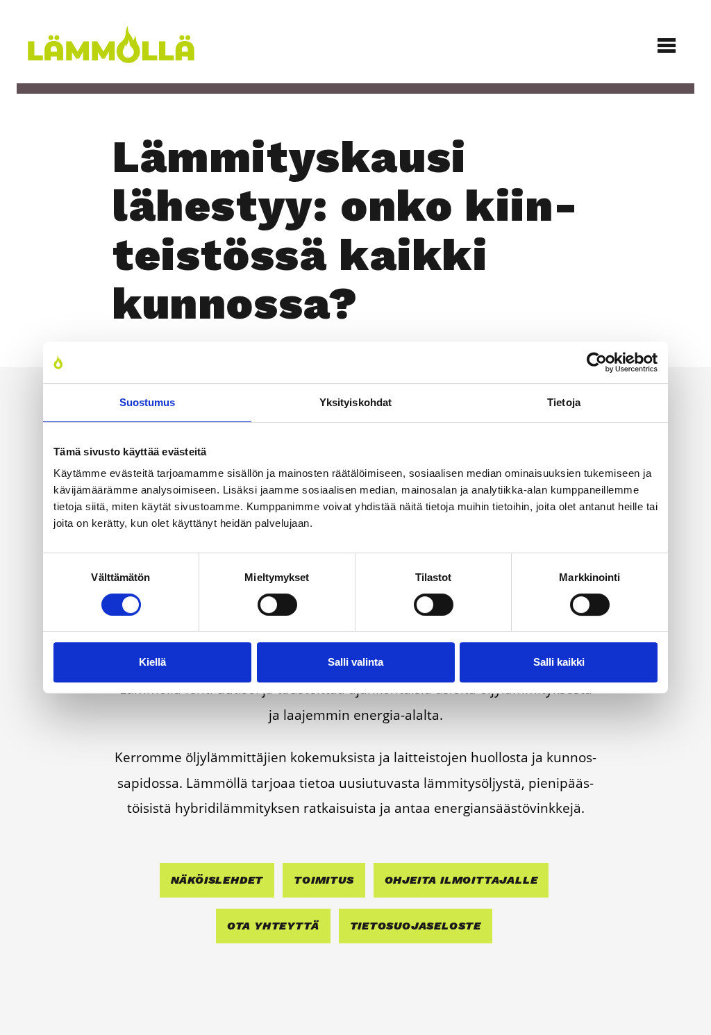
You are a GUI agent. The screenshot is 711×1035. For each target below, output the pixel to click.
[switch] (277, 605)
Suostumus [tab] (147, 402)
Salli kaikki (559, 662)
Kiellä (152, 662)
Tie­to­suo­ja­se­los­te (416, 925)
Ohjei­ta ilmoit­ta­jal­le (461, 879)
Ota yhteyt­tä (273, 925)
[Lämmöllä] (169, 44)
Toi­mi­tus (323, 879)
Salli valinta (355, 662)
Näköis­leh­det (217, 879)
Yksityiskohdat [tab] (355, 402)
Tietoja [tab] (563, 402)
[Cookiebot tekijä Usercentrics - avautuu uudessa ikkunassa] (597, 362)
